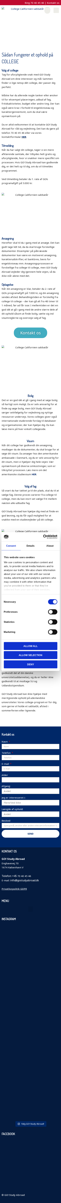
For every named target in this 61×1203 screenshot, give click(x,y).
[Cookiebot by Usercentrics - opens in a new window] (43, 537)
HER (24, 136)
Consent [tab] (11, 545)
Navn (5, 741)
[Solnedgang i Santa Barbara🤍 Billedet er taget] (30, 1067)
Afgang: (6, 786)
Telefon (6, 752)
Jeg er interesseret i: (13, 797)
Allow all (30, 646)
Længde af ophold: (12, 809)
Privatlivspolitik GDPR (14, 888)
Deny (30, 664)
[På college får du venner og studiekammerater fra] (50, 978)
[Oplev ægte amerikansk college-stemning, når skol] (11, 984)
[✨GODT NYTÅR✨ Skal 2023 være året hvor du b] (11, 1081)
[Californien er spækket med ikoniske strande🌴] (30, 978)
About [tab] (50, 545)
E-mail (6, 763)
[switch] (52, 611)
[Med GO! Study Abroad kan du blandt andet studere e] (50, 1067)
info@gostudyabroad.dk (24, 880)
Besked (6, 820)
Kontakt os (53, 2)
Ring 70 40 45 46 (35, 2)
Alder (5, 775)
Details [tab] (30, 545)
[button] (47, 10)
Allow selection (30, 655)
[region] (30, 29)
